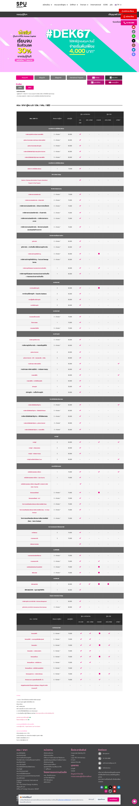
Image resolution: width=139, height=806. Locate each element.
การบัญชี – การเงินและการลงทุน (34, 454)
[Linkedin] (133, 50)
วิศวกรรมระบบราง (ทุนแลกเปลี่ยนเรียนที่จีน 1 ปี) (34, 680)
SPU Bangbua (48, 780)
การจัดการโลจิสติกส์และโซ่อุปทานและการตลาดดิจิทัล (35, 157)
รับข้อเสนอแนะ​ (107, 768)
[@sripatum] (99, 753)
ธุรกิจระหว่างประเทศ (34, 352)
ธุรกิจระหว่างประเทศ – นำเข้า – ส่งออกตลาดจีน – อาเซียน (34, 358)
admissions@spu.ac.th (109, 763)
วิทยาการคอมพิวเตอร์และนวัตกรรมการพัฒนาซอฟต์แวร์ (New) (34, 504)
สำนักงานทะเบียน (48, 755)
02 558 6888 (106, 758)
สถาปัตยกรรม (34, 533)
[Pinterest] (114, 791)
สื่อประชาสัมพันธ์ (78, 750)
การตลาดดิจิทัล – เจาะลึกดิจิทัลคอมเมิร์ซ (34, 381)
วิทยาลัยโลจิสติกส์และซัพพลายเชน (56, 399)
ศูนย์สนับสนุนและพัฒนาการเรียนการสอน (55, 760)
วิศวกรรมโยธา (34, 645)
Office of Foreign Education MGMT (28, 789)
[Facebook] (101, 787)
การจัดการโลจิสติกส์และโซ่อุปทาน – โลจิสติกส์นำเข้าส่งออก (34, 411)
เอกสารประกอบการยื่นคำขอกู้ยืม (24, 717)
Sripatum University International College (27, 781)
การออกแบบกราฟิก (34, 561)
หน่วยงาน (48, 750)
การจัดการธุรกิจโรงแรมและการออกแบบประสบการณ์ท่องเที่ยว (34, 268)
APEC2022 (47, 782)
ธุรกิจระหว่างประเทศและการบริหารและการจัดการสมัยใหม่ (34, 140)
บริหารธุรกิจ (34, 387)
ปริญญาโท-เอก (21, 787)
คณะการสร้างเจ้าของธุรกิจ (24, 758)
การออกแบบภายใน (34, 538)
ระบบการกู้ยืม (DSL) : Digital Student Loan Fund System (28, 726)
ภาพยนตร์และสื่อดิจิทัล (34, 328)
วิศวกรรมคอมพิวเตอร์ (34, 493)
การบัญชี (34, 442)
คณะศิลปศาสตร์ (56, 282)
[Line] (133, 36)
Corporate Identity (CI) (78, 753)
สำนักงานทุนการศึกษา (50, 764)
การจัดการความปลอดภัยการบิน (34, 194)
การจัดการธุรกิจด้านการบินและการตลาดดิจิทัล (34, 134)
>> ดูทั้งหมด (47, 769)
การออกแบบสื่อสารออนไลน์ (34, 317)
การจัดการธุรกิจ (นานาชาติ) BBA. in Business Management (34, 601)
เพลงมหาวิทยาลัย (76, 762)
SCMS (105, 4)
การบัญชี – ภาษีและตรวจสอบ (34, 448)
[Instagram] (133, 45)
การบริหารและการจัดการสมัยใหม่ (34, 364)
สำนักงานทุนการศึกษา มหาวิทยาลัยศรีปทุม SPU (45, 713)
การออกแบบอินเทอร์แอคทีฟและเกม (34, 556)
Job (111, 4)
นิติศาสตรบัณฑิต (34, 584)
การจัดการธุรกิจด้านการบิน (34, 340)
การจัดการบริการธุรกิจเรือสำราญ (34, 254)
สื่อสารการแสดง (34, 323)
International (95, 4)
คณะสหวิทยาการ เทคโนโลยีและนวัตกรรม (56, 129)
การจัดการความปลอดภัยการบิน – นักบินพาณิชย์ (34, 200)
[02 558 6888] (99, 758)
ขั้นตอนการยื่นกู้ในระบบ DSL (23, 720)
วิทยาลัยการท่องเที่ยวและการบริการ (56, 236)
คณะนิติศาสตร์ (56, 578)
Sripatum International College (56, 596)
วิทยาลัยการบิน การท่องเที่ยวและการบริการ (28, 760)
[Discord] (133, 54)
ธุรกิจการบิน (34, 241)
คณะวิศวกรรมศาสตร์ (56, 628)
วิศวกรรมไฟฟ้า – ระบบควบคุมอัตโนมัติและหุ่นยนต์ (34, 639)
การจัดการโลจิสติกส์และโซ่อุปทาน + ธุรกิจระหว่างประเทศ (34, 423)
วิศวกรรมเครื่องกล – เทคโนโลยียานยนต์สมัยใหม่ (34, 668)
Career (73, 771)
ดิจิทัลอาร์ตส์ (34, 573)
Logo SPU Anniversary (78, 758)
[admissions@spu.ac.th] (99, 763)
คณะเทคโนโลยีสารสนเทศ (56, 466)
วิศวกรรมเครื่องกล (34, 657)
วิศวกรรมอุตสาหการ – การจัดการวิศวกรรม (34, 674)
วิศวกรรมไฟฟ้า (34, 633)
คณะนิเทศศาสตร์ (56, 311)
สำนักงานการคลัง (48, 762)
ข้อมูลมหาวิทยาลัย (77, 774)
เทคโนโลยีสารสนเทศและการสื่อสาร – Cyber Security (34, 478)
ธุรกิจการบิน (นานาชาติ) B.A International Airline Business (34, 607)
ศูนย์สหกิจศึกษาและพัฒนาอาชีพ (52, 767)
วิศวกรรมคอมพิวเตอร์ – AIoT (34, 498)
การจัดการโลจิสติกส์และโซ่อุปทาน (34, 405)
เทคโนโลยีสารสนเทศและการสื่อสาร (34, 472)
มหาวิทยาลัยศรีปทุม (49, 778)
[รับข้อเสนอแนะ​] (99, 768)
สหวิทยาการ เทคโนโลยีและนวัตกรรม (34, 169)
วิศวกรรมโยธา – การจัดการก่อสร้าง (34, 651)
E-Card (73, 760)
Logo (72, 755)
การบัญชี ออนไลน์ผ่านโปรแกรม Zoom (34, 459)
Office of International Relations (54, 758)
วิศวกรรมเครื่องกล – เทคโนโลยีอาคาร (34, 662)
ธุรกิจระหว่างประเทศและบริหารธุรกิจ (34, 146)
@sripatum (106, 754)
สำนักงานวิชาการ (48, 753)
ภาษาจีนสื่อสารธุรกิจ (34, 305)
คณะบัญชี (56, 436)
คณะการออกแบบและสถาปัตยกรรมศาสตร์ (56, 527)
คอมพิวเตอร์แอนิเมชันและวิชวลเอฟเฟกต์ (34, 567)
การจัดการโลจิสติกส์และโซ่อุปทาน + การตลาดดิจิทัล (34, 430)
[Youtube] (133, 27)
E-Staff (73, 769)
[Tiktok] (133, 31)
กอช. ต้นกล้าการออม (50, 775)
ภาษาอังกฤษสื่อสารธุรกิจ (34, 288)
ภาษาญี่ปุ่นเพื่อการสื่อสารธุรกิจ (34, 300)
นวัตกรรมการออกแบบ (34, 544)
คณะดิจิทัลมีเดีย (56, 550)
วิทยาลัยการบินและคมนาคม (56, 189)
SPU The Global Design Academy (27, 784)
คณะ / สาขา (22, 750)
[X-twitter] (133, 41)
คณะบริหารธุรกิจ (56, 334)
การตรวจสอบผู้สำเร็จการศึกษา (81, 776)
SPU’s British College (56, 175)
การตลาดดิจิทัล (34, 375)
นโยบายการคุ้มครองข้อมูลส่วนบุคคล (109, 772)
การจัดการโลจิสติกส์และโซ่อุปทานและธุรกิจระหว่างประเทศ (34, 152)
